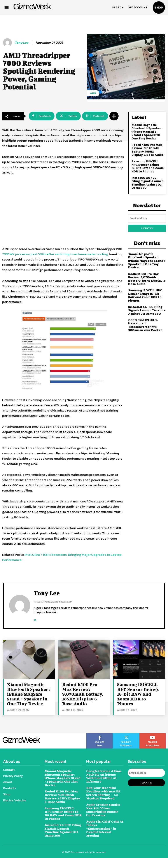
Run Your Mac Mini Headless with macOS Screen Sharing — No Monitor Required (103, 793)
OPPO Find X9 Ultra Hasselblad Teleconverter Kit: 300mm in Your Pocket (145, 325)
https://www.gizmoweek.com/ (52, 601)
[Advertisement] (63, 211)
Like (99, 734)
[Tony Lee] (8, 42)
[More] (114, 116)
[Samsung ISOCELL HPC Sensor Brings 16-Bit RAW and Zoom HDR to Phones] (139, 659)
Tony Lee (21, 43)
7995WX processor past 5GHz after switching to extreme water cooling (55, 254)
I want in (147, 228)
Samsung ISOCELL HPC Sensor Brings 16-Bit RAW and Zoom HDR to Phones (147, 166)
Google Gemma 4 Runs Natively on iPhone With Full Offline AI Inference (103, 776)
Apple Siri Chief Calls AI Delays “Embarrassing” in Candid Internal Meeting (104, 828)
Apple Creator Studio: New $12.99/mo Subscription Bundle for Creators (103, 810)
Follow (126, 734)
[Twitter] (35, 619)
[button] (117, 7)
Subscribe (152, 734)
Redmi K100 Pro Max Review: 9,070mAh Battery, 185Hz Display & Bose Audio (147, 149)
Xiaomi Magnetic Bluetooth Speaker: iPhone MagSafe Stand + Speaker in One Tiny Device (146, 132)
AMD (93, 93)
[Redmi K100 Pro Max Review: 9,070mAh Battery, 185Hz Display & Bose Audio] (84, 659)
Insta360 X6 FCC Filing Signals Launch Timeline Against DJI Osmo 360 (147, 182)
